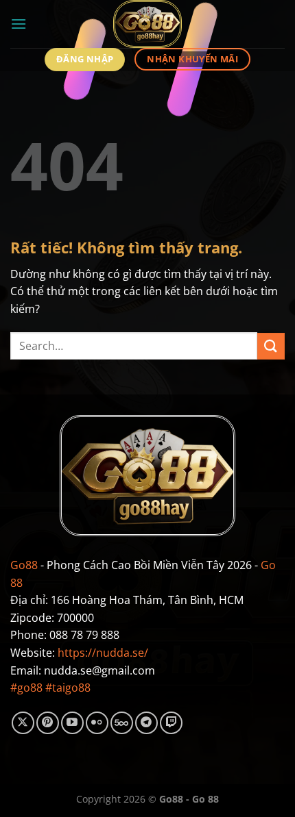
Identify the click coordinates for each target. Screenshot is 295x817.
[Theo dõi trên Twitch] (171, 723)
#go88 (26, 687)
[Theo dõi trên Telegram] (146, 723)
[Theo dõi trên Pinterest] (47, 723)
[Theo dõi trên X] (23, 723)
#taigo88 (68, 687)
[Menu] (18, 23)
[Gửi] (271, 346)
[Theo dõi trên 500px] (121, 723)
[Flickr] (97, 723)
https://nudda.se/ (103, 652)
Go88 (24, 565)
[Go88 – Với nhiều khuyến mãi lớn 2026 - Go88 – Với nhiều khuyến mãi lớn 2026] (148, 24)
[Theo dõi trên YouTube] (72, 723)
